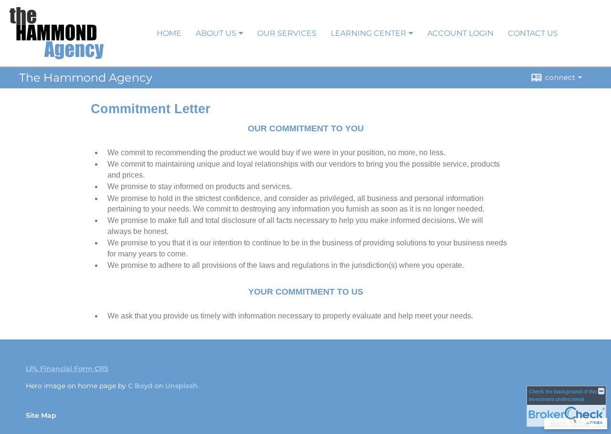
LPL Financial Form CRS (67, 368)
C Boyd (140, 385)
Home (169, 33)
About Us (216, 33)
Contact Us (533, 33)
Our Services (286, 33)
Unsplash (181, 385)
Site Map (41, 415)
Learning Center (368, 33)
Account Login (460, 33)
